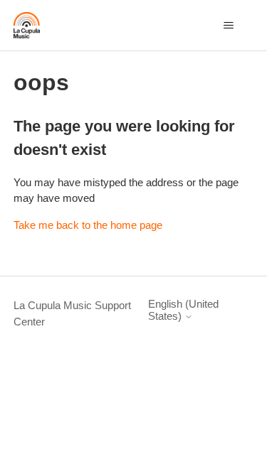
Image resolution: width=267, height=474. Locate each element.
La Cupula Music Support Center (72, 313)
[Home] (27, 25)
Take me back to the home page (88, 225)
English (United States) (183, 310)
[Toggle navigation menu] (228, 25)
